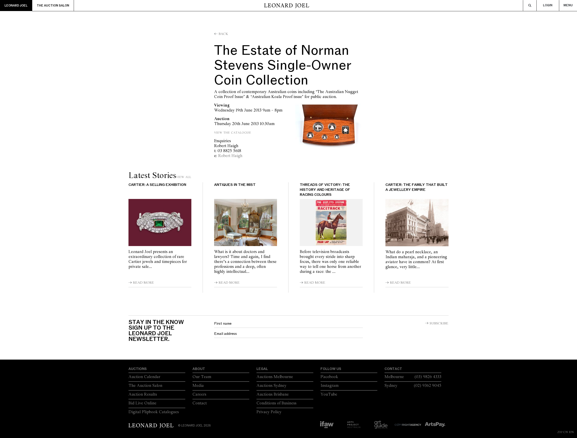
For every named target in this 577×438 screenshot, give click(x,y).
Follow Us (331, 369)
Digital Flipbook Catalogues (153, 412)
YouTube (329, 394)
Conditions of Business (276, 403)
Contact (199, 403)
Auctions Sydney (271, 385)
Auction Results (142, 394)
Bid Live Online (142, 403)
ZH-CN (562, 431)
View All (183, 176)
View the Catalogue (233, 132)
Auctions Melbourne (274, 376)
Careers (199, 394)
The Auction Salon (53, 6)
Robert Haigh (230, 155)
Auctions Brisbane (272, 394)
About (198, 369)
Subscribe (439, 324)
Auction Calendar (144, 376)
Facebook (329, 376)
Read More (143, 283)
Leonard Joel (16, 6)
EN (571, 431)
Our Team (201, 376)
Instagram (330, 385)
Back (223, 34)
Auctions (137, 369)
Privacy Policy (269, 412)
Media (198, 385)
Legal (262, 369)
